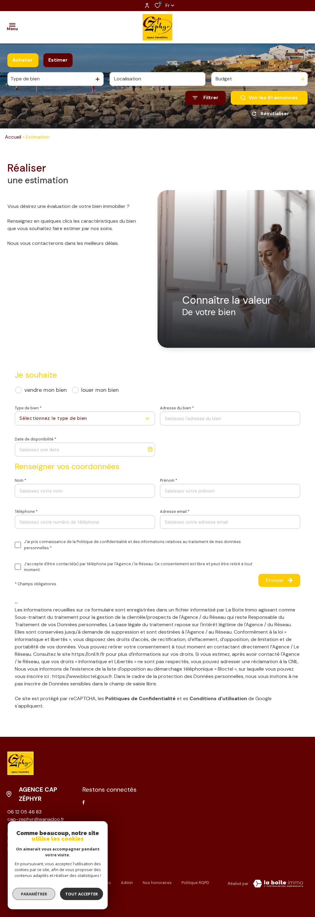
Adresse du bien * (177, 408)
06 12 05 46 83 (24, 812)
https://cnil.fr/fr (88, 654)
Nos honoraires (157, 882)
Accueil (13, 137)
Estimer (58, 60)
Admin (127, 882)
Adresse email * (174, 511)
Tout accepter (81, 894)
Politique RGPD (195, 882)
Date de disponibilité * (35, 439)
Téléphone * (26, 511)
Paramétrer (34, 894)
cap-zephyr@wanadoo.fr (35, 819)
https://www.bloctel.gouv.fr (82, 676)
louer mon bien (100, 390)
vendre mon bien (45, 390)
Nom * (20, 480)
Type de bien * (28, 408)
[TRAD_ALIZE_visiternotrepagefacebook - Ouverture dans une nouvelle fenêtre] (83, 802)
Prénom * (168, 480)
